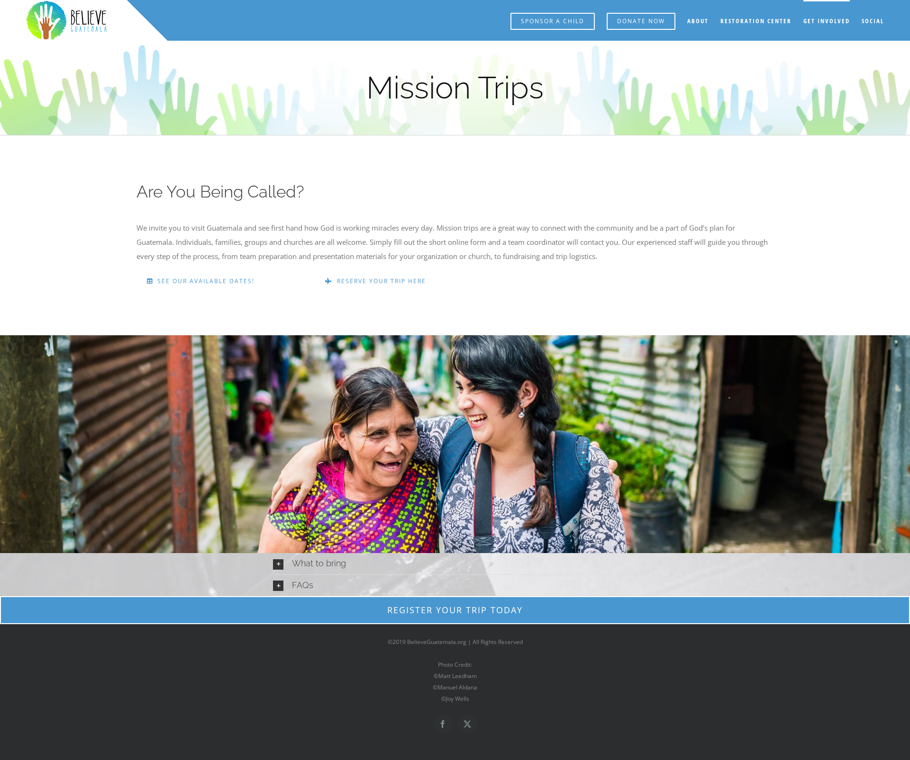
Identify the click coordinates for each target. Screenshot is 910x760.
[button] (455, 563)
